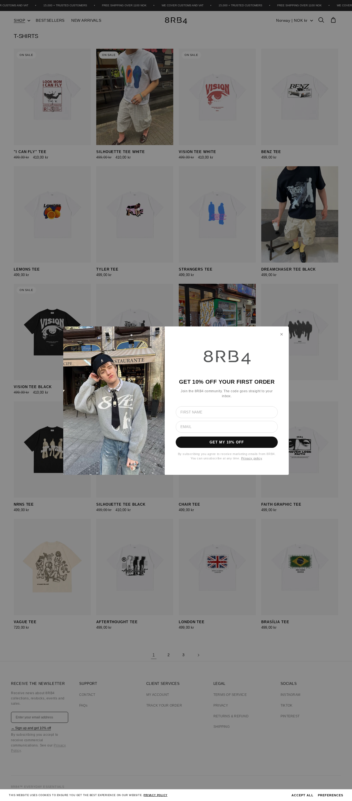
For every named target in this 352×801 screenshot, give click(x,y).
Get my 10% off (227, 442)
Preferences (330, 795)
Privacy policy (251, 458)
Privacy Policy (155, 795)
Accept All (303, 795)
